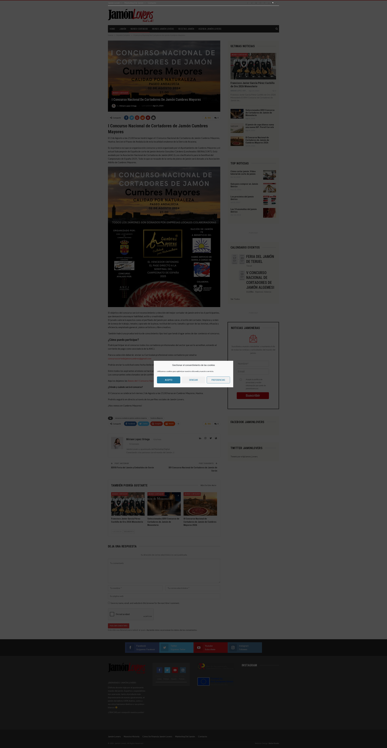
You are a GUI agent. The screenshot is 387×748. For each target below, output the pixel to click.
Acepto (168, 380)
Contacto (152, 3)
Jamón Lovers (114, 3)
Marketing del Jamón (134, 3)
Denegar (193, 380)
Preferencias (218, 380)
